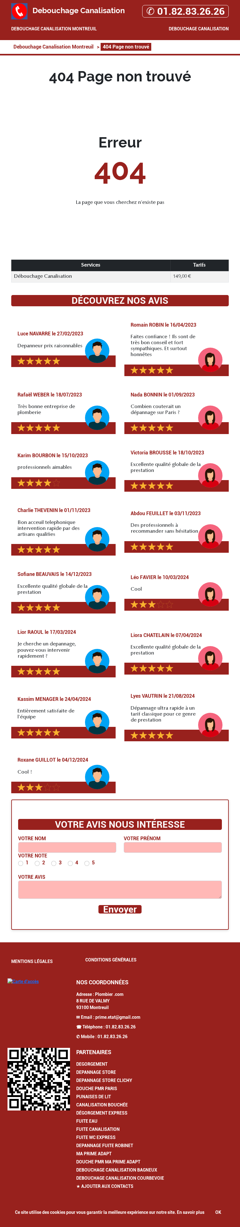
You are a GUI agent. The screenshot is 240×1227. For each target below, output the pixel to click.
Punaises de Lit (93, 1096)
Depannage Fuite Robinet (104, 1145)
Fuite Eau (87, 1121)
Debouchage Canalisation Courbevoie (120, 1178)
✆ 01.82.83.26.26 (185, 11)
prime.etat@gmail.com (117, 1017)
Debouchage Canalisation (199, 28)
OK (218, 1212)
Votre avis (31, 877)
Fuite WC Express (96, 1137)
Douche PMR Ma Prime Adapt (108, 1161)
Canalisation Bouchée (102, 1104)
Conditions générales (111, 959)
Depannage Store (96, 1072)
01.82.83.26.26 (121, 1026)
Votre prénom (142, 838)
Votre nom (32, 838)
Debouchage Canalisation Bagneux (116, 1170)
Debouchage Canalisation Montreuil (54, 28)
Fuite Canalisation (98, 1129)
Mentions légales (32, 961)
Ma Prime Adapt (94, 1153)
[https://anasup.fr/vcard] (39, 1079)
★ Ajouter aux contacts (104, 1186)
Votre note (32, 856)
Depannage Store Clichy (104, 1080)
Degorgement (92, 1064)
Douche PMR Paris (96, 1088)
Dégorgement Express (102, 1113)
